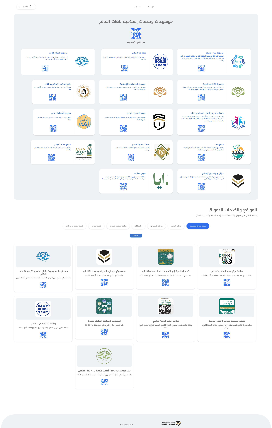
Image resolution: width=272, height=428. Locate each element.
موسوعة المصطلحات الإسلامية (132, 84)
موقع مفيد (219, 144)
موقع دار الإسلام (139, 53)
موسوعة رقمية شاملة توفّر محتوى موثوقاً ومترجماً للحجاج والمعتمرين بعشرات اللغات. (124, 118)
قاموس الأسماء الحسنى (61, 113)
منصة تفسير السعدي (140, 144)
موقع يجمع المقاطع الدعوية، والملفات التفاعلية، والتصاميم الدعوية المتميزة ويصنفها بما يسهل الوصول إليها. (203, 148)
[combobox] (26, 6)
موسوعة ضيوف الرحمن (136, 113)
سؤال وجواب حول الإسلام (213, 173)
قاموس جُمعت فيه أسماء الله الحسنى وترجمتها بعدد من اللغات (54, 118)
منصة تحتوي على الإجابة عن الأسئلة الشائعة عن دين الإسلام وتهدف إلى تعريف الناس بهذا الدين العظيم (202, 177)
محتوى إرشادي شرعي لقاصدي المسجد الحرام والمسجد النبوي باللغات (52, 148)
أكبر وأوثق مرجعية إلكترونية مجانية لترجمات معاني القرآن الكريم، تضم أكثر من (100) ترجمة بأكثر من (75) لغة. (46, 58)
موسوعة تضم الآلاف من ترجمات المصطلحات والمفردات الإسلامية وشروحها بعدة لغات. (126, 88)
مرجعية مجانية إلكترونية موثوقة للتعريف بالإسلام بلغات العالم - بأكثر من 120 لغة (124, 58)
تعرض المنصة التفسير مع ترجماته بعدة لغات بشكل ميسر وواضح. (132, 148)
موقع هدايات (139, 173)
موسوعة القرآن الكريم (58, 53)
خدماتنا (138, 7)
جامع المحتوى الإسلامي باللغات (58, 84)
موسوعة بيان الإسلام (215, 53)
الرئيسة (151, 7)
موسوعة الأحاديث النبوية (213, 84)
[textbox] (26, 6)
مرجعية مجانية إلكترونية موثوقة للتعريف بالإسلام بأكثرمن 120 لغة (52, 88)
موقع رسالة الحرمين (62, 144)
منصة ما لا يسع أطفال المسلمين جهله (207, 113)
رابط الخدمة (136, 235)
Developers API (126, 425)
